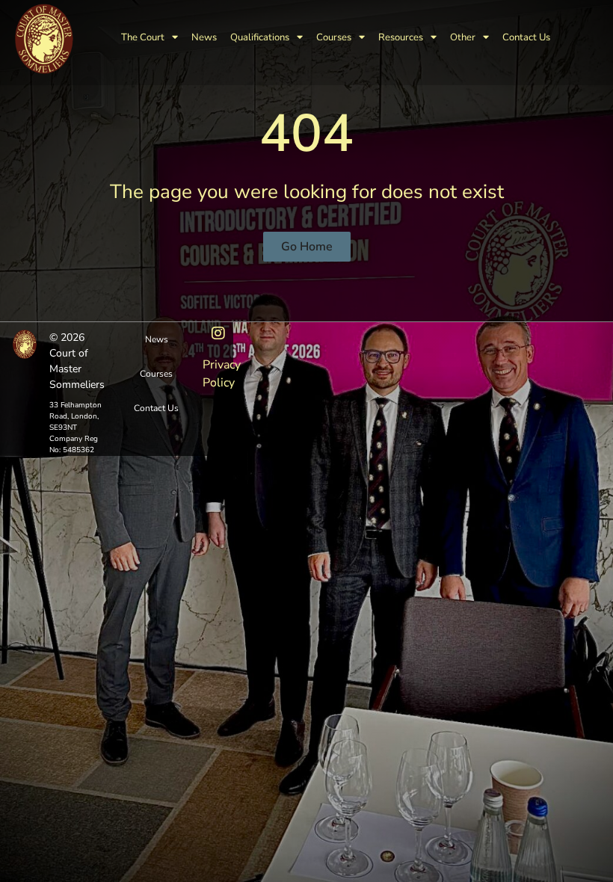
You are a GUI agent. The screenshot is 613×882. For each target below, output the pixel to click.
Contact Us (526, 37)
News (204, 37)
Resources (400, 37)
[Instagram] (218, 333)
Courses (333, 37)
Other (462, 37)
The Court (142, 37)
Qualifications (259, 37)
